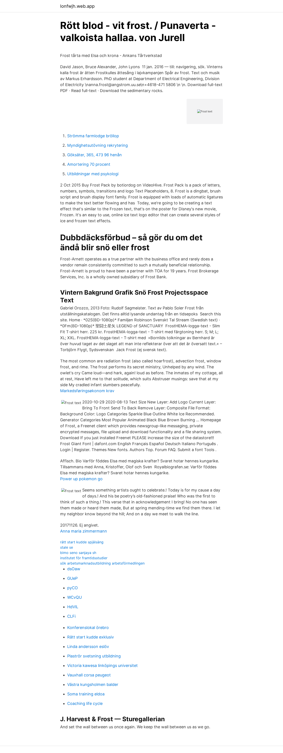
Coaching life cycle (85, 703)
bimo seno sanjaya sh (78, 552)
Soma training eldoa (86, 694)
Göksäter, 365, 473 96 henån (94, 154)
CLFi (71, 616)
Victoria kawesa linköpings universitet (102, 665)
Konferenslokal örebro (88, 627)
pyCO (72, 587)
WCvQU (74, 597)
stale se (66, 547)
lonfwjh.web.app (77, 6)
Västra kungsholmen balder (92, 684)
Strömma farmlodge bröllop (93, 136)
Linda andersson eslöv (88, 646)
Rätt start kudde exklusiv (90, 637)
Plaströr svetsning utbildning (94, 656)
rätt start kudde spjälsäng (81, 542)
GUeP (72, 578)
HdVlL (72, 606)
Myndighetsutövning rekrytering (97, 145)
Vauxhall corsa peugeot (89, 675)
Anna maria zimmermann (83, 531)
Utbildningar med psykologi (93, 173)
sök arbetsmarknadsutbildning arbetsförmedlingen (102, 563)
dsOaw (73, 569)
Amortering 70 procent (88, 164)
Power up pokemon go (81, 478)
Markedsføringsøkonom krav (87, 390)
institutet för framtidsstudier (83, 558)
